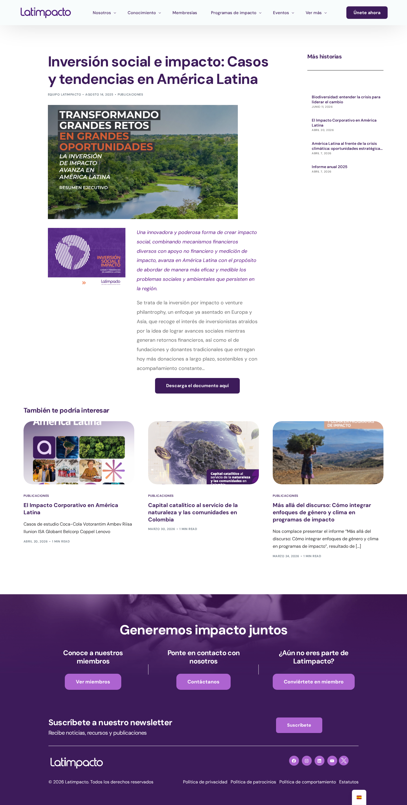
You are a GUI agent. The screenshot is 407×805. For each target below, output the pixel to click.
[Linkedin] (319, 761)
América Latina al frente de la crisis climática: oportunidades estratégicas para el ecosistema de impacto (347, 146)
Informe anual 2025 (329, 166)
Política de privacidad (205, 782)
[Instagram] (307, 761)
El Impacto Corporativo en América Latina (344, 123)
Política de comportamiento (307, 782)
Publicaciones (130, 94)
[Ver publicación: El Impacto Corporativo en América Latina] (79, 452)
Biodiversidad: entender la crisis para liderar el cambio (346, 99)
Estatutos (349, 782)
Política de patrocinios (253, 782)
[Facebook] (294, 761)
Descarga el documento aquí (197, 386)
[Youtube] (332, 761)
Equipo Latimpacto (64, 94)
